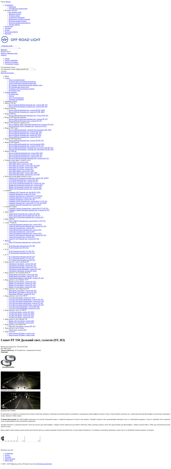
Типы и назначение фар (17, 80)
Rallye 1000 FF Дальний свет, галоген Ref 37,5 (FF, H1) (27, 221)
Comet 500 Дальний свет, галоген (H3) (22, 231)
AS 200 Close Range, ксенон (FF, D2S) (21, 314)
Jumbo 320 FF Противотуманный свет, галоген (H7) (26, 217)
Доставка (8, 28)
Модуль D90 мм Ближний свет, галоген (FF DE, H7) (26, 146)
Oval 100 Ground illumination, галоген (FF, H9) (24, 306)
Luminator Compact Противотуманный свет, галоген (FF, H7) (29, 210)
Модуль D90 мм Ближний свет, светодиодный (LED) (26, 144)
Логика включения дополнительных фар (22, 83)
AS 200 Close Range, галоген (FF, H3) (21, 315)
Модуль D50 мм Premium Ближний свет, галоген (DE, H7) (28, 105)
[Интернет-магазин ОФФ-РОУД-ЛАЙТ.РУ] (20, 42)
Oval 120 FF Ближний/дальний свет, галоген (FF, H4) (27, 183)
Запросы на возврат (11, 62)
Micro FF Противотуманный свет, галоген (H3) (24, 242)
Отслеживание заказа (8, 69)
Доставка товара (14, 16)
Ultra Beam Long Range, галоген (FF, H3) (22, 265)
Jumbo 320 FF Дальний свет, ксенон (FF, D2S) (24, 214)
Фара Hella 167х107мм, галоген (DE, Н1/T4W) (24, 165)
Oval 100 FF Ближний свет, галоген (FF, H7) (23, 180)
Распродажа (9, 26)
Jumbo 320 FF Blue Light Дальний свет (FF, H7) (24, 215)
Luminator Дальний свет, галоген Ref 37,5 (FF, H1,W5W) (28, 203)
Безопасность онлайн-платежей (19, 19)
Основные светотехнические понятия (21, 89)
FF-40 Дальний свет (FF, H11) (19, 248)
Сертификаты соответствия (18, 8)
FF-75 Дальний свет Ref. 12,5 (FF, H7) (21, 258)
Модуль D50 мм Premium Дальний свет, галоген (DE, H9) (28, 106)
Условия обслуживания (16, 17)
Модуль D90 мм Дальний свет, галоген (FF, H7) (25, 137)
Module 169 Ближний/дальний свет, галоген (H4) (25, 189)
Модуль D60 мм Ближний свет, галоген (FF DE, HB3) (27, 110)
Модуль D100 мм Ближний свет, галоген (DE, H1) (25, 155)
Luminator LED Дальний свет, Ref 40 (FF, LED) (24, 192)
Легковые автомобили (16, 99)
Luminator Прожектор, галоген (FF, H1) (22, 199)
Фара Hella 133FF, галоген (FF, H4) (20, 164)
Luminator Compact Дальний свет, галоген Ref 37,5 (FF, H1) (28, 208)
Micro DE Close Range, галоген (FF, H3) (22, 326)
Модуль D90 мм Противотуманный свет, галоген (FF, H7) (28, 119)
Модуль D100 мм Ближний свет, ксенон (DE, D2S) (26, 153)
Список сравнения (11, 60)
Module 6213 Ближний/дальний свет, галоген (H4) (25, 185)
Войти (3, 73)
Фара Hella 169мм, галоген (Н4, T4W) (21, 171)
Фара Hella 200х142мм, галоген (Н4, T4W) (23, 173)
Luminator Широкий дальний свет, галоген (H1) (25, 198)
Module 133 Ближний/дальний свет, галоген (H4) (25, 187)
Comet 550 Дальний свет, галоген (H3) (22, 237)
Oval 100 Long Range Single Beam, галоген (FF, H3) (26, 303)
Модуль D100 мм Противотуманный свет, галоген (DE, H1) (29, 158)
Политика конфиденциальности (19, 23)
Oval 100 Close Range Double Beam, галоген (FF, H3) (26, 301)
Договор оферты (14, 24)
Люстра (11, 96)
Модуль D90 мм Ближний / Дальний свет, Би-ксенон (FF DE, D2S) (31, 149)
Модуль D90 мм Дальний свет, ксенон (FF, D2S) (25, 135)
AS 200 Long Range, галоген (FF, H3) (21, 317)
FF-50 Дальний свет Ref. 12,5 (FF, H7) (21, 251)
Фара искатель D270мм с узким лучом (22, 333)
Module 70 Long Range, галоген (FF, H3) (22, 285)
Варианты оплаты (15, 14)
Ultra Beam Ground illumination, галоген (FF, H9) (25, 269)
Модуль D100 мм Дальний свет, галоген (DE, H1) (25, 156)
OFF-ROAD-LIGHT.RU (44, 464)
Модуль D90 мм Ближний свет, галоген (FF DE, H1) (26, 140)
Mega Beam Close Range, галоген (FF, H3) (23, 292)
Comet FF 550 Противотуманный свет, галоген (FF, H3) (27, 235)
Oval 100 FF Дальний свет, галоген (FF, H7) (23, 181)
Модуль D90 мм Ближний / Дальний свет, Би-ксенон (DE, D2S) (30, 130)
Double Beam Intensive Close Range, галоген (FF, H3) (26, 278)
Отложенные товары (12, 64)
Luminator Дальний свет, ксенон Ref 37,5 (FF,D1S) (25, 196)
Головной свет (14, 94)
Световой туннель (11, 101)
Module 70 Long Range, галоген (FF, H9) (22, 287)
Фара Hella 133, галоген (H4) (18, 162)
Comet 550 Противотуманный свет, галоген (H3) (25, 233)
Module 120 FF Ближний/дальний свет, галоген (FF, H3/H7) (29, 178)
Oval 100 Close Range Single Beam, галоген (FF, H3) (26, 299)
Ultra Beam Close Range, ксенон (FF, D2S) (23, 271)
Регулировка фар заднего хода (19, 87)
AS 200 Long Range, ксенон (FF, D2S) (21, 312)
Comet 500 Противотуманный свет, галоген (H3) (25, 230)
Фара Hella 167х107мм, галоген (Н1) (21, 169)
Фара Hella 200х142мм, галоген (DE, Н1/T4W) (24, 174)
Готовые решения (11, 92)
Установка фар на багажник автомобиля (22, 81)
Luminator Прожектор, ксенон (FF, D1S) (22, 194)
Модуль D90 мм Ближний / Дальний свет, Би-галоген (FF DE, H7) (31, 148)
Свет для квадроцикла (16, 98)
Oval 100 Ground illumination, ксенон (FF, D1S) (24, 308)
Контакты (8, 33)
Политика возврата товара (18, 21)
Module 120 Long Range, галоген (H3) (21, 323)
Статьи (7, 78)
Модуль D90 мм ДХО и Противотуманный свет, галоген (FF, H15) (31, 124)
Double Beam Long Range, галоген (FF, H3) (23, 276)
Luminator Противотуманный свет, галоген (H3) (25, 205)
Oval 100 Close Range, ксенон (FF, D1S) (22, 298)
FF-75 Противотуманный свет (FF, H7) (22, 256)
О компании (9, 5)
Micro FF (8, 240)
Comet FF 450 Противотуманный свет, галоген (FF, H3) (27, 226)
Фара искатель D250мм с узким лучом (22, 335)
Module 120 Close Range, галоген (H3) (21, 321)
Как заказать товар (15, 12)
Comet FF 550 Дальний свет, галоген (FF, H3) (24, 239)
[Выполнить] (35, 69)
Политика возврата (11, 32)
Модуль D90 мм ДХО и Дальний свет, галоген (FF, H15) (28, 126)
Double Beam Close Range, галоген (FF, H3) (23, 274)
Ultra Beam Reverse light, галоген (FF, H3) (22, 267)
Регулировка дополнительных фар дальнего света (25, 85)
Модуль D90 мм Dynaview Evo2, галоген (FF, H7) (25, 121)
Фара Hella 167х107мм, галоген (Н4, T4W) (23, 167)
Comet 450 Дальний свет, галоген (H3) (22, 228)
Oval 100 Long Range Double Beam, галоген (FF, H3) (26, 305)
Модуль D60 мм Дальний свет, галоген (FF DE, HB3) (27, 112)
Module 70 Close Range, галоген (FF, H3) (22, 281)
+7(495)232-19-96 (6, 46)
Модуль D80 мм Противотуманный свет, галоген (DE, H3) (28, 115)
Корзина (3, 53)
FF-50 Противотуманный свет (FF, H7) (22, 253)
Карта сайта (9, 460)
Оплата (7, 30)
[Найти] (20, 48)
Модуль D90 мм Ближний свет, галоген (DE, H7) (25, 133)
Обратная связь (10, 459)
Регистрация (9, 73)
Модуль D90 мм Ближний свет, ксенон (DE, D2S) (25, 131)
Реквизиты (12, 7)
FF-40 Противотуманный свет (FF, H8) (22, 246)
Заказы (7, 58)
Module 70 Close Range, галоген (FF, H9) (22, 283)
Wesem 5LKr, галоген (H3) (17, 330)
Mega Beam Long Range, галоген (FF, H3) (22, 290)
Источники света (14, 90)
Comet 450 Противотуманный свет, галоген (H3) (25, 224)
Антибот (4, 71)
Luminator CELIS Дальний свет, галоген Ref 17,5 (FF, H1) (28, 201)
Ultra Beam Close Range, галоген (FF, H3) (22, 264)
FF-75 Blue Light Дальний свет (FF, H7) (22, 260)
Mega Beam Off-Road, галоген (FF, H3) (22, 294)
